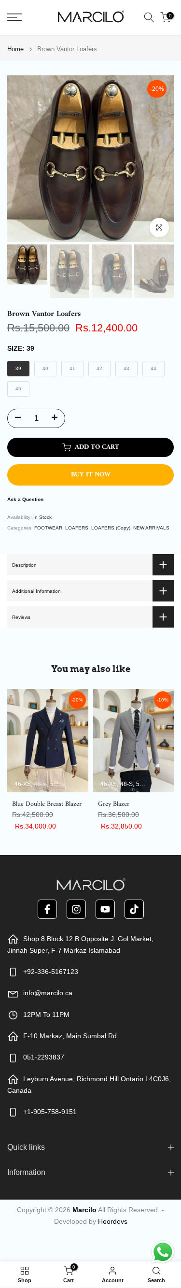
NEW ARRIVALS (151, 527)
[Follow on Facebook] (47, 909)
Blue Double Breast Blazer (47, 804)
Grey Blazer (113, 804)
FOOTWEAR (48, 527)
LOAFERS (76, 527)
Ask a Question (25, 499)
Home (15, 49)
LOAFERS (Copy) (110, 527)
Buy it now (91, 475)
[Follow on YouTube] (105, 909)
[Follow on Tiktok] (134, 909)
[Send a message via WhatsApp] (163, 1252)
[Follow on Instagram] (76, 909)
